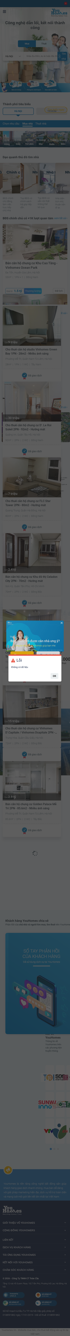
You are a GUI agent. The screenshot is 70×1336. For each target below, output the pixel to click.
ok (54, 676)
